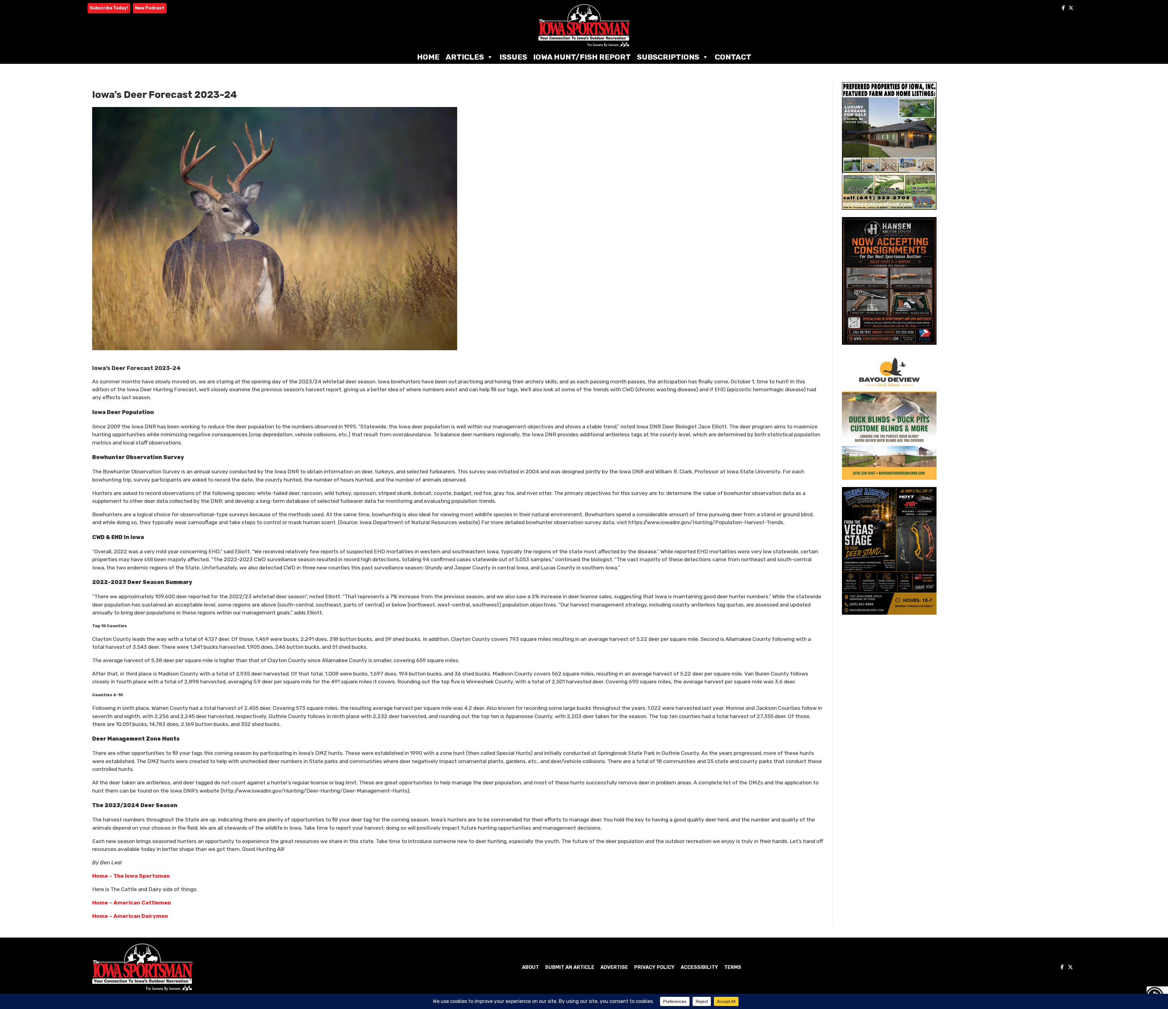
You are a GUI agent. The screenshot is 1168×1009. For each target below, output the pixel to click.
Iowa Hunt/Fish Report (582, 57)
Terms (732, 967)
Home (428, 57)
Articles (465, 57)
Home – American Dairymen (130, 916)
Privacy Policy (654, 967)
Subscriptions (668, 57)
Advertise (614, 967)
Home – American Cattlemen (131, 903)
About (530, 967)
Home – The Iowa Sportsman (131, 876)
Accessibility (699, 967)
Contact (733, 57)
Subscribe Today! (109, 8)
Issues (513, 57)
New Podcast (149, 8)
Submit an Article (569, 967)
